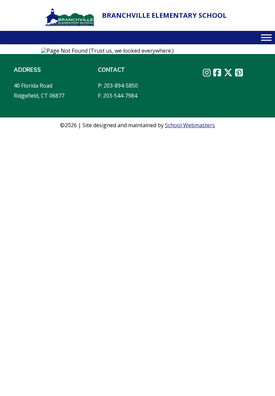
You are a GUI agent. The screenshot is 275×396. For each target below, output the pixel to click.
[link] (70, 17)
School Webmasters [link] (190, 125)
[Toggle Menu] (266, 37)
